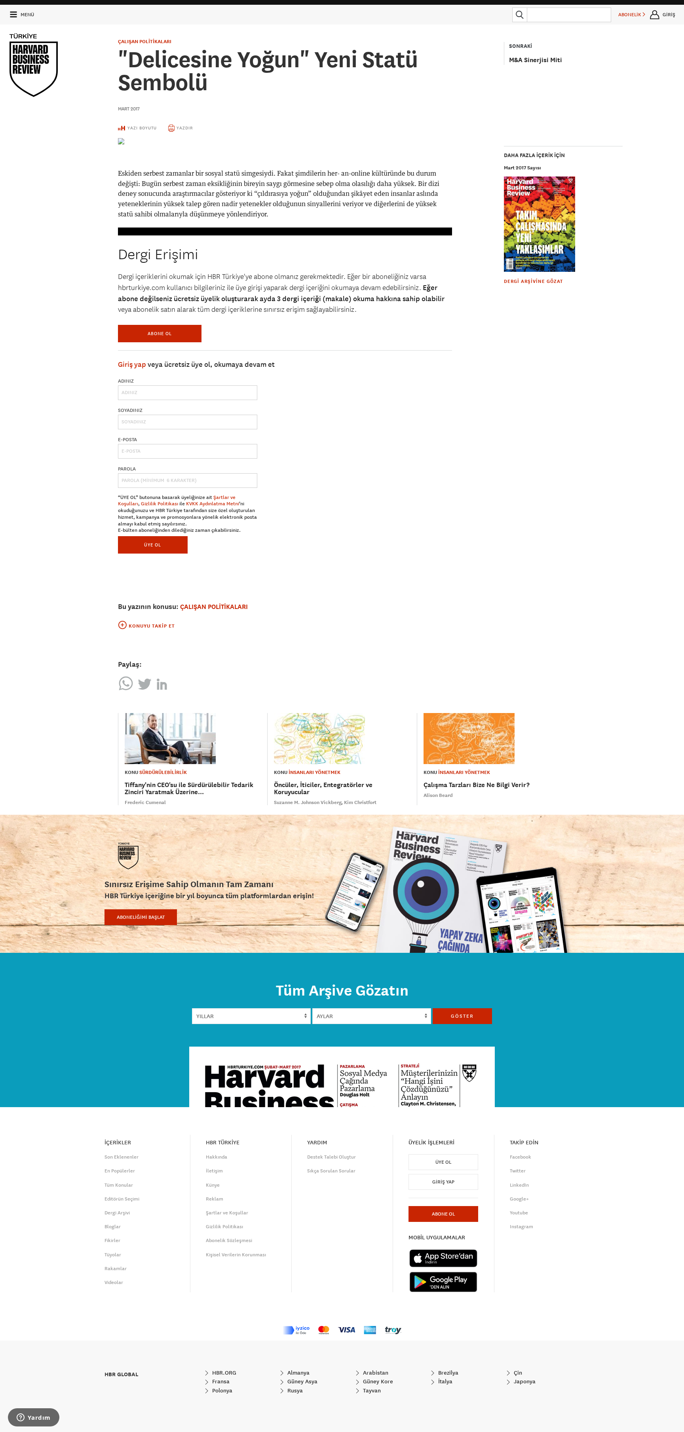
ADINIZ (126, 381)
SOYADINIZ (130, 410)
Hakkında (216, 1157)
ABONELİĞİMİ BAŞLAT (141, 917)
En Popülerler (119, 1171)
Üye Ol (443, 1162)
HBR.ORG (223, 1372)
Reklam (214, 1199)
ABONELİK (630, 14)
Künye (213, 1185)
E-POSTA (127, 439)
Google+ (519, 1199)
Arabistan (374, 1372)
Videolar (113, 1282)
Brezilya (447, 1372)
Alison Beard (438, 795)
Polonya (221, 1390)
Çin (517, 1372)
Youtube (519, 1213)
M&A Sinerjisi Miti (535, 60)
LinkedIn (519, 1185)
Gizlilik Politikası (159, 504)
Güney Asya (301, 1381)
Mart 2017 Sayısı (522, 168)
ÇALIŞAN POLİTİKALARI (144, 41)
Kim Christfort (360, 802)
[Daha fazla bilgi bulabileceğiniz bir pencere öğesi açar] (33, 1418)
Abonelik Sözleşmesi (229, 1240)
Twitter (518, 1171)
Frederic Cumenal (145, 802)
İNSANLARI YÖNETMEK (314, 772)
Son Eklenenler (121, 1157)
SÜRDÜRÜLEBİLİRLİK (163, 772)
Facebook (520, 1157)
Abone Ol (160, 333)
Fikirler (112, 1240)
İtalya (444, 1381)
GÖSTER (462, 1016)
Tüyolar (112, 1255)
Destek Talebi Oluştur (331, 1157)
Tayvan (371, 1390)
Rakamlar (115, 1268)
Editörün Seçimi (121, 1199)
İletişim (214, 1171)
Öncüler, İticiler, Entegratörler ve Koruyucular (323, 788)
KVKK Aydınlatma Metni (212, 504)
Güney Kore (377, 1381)
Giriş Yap (443, 1182)
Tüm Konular (118, 1185)
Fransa (220, 1381)
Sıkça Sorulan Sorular (331, 1171)
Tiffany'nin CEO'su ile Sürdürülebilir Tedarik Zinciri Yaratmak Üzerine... (189, 788)
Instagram (521, 1226)
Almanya (298, 1372)
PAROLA (127, 469)
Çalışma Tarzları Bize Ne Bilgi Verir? (477, 785)
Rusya (294, 1390)
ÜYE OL (152, 545)
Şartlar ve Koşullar (227, 1213)
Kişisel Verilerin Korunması (236, 1255)
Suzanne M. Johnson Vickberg (308, 802)
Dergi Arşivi (117, 1213)
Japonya (524, 1381)
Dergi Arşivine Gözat (533, 281)
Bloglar (112, 1226)
